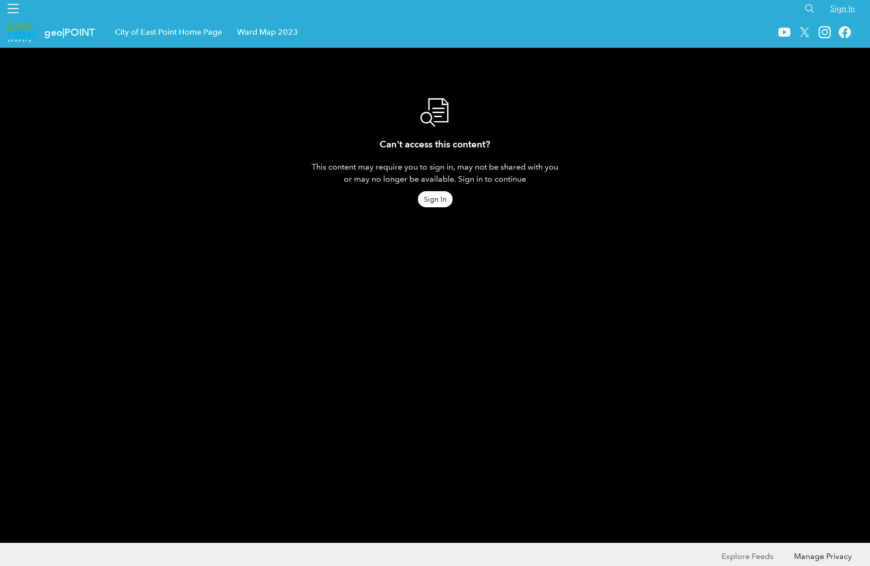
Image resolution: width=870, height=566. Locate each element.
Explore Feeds (747, 556)
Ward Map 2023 (267, 32)
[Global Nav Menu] (13, 8)
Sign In (842, 8)
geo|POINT (69, 32)
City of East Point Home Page (168, 32)
